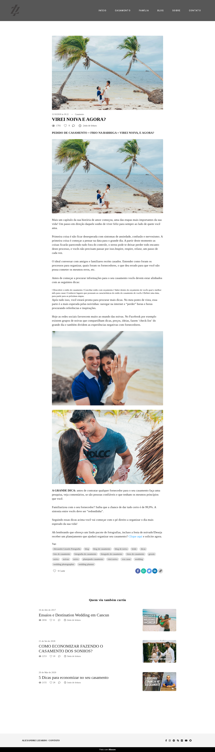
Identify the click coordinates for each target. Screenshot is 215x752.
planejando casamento (93, 559)
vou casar (126, 559)
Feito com (107, 749)
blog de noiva (121, 549)
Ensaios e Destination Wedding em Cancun (74, 615)
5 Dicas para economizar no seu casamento (74, 677)
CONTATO (195, 10)
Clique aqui (135, 536)
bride (134, 549)
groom (152, 554)
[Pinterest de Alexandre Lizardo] (174, 740)
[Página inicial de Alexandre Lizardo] (18, 10)
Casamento (79, 114)
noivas (66, 559)
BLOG (160, 10)
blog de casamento (101, 549)
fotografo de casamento (111, 554)
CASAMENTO (123, 10)
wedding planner (86, 564)
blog (87, 549)
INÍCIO (103, 10)
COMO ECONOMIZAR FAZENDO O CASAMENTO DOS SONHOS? (71, 648)
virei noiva (112, 559)
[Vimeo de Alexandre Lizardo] (182, 740)
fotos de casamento (135, 554)
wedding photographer (63, 564)
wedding (139, 559)
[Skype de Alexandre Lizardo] (178, 740)
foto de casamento (61, 554)
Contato (54, 740)
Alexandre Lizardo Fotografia (66, 549)
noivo (76, 559)
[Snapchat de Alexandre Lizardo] (190, 740)
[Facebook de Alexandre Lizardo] (166, 740)
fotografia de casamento (85, 554)
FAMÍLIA (144, 10)
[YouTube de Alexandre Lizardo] (186, 740)
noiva (56, 559)
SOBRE (176, 10)
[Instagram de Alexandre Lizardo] (170, 740)
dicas (143, 549)
